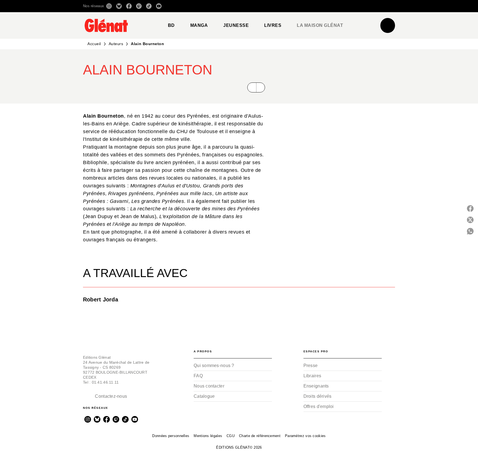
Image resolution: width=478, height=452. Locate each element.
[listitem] (109, 6)
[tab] (171, 25)
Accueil (94, 44)
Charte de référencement (259, 436)
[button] (317, 6)
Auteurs (116, 44)
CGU (231, 436)
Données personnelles (170, 436)
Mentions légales (208, 436)
